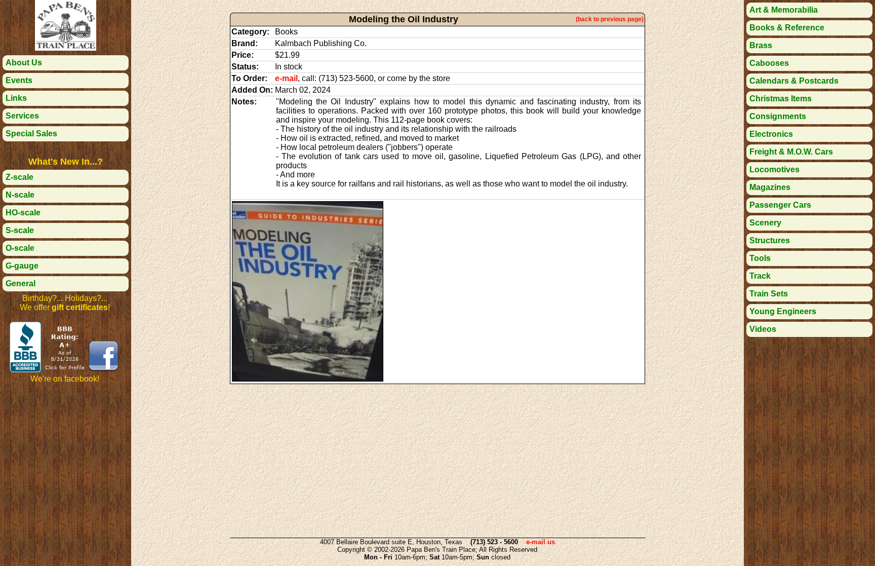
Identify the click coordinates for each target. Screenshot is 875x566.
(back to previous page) (610, 19)
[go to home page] (65, 48)
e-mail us (540, 542)
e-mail (286, 78)
